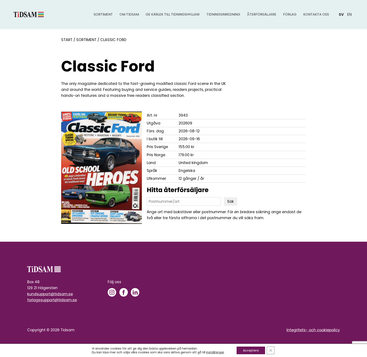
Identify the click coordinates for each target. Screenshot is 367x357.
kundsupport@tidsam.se (50, 294)
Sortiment (103, 14)
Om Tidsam (129, 14)
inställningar (215, 352)
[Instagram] (112, 292)
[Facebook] (123, 292)
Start (66, 39)
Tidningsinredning (223, 14)
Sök (230, 201)
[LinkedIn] (135, 292)
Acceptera (251, 350)
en (349, 14)
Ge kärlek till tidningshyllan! (173, 14)
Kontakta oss (316, 14)
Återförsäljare (261, 14)
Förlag (289, 14)
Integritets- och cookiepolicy (313, 330)
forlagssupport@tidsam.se (52, 300)
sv (341, 14)
